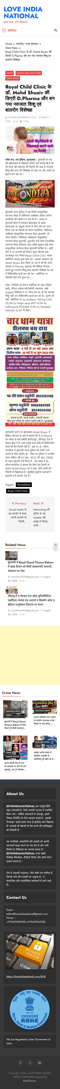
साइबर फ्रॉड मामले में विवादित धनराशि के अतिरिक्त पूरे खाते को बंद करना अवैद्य (44, 757)
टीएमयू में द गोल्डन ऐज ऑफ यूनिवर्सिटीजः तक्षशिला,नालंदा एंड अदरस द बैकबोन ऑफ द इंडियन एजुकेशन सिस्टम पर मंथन (31, 600)
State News (12, 78)
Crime (9, 73)
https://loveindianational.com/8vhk (26, 976)
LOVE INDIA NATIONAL (23, 12)
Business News (13, 711)
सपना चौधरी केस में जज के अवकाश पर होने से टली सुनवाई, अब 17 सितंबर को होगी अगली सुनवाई (15, 768)
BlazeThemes (29, 1080)
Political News (42, 710)
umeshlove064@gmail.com (22, 117)
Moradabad (23, 485)
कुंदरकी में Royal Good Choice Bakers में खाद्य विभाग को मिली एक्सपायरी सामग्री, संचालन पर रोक (30, 566)
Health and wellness (29, 73)
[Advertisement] (30, 655)
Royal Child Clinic (18, 491)
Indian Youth (12, 756)
